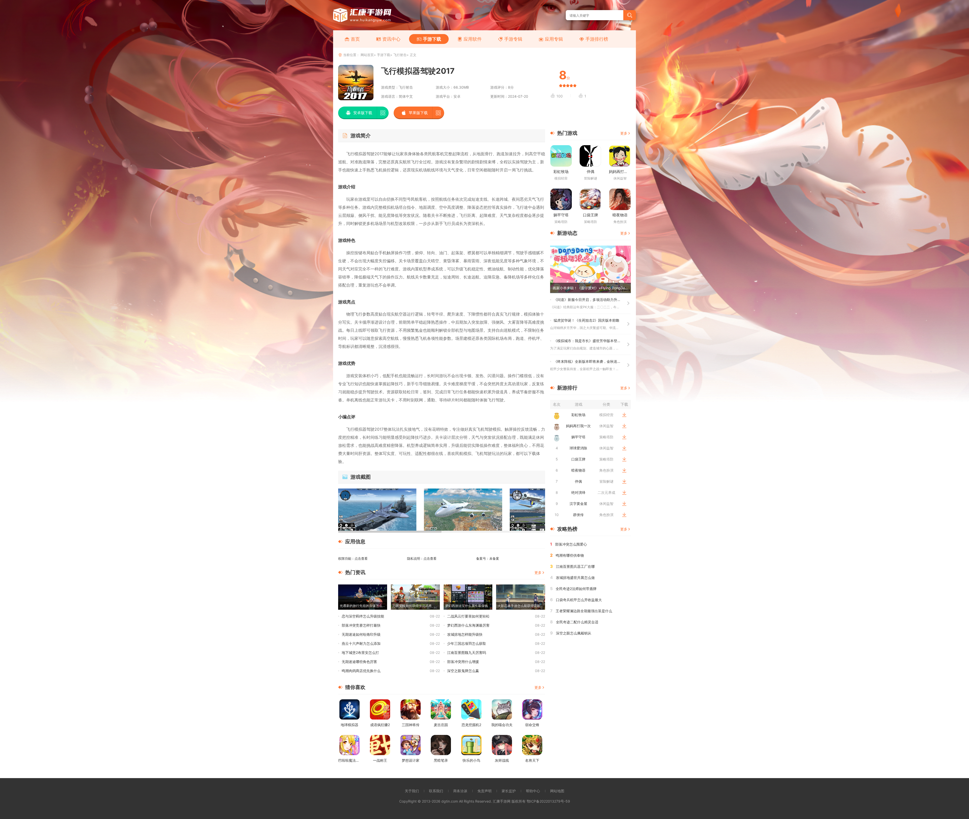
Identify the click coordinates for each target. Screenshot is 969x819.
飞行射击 (400, 55)
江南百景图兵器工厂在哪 (575, 566)
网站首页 (367, 55)
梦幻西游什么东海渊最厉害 (468, 625)
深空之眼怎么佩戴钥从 (573, 633)
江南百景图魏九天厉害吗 (466, 652)
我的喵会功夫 (502, 725)
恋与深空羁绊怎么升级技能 (363, 616)
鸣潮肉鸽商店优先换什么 (361, 671)
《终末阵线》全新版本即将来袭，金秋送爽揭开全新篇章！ (599, 361)
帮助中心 (533, 791)
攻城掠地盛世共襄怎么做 (575, 577)
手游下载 (432, 39)
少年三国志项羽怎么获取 (466, 643)
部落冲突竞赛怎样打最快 (361, 625)
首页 (355, 39)
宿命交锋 (532, 725)
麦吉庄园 (441, 725)
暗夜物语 (620, 215)
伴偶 (590, 171)
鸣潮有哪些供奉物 (570, 555)
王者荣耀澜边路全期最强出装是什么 (584, 611)
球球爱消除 (578, 448)
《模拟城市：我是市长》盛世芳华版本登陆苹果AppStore (598, 341)
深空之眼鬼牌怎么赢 (463, 671)
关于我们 (412, 791)
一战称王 (380, 760)
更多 (538, 572)
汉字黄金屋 (578, 503)
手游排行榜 (596, 39)
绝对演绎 (578, 492)
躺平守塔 (561, 215)
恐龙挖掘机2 (471, 725)
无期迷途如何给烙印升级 (361, 634)
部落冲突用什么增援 (463, 661)
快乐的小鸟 (471, 760)
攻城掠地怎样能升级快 (464, 634)
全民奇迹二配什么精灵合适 (577, 622)
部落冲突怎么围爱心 (571, 544)
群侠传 (578, 515)
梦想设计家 (410, 760)
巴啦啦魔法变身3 (351, 760)
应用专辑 (554, 39)
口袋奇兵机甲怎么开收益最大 (579, 600)
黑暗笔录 (441, 760)
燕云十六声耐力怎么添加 (361, 643)
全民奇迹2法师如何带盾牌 (576, 588)
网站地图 (557, 791)
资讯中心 (391, 39)
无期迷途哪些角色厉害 (359, 661)
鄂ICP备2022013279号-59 (548, 801)
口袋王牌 (590, 215)
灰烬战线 (502, 760)
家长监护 (509, 791)
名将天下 (532, 760)
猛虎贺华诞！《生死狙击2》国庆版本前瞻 (586, 320)
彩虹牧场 (561, 171)
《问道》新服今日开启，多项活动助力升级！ (589, 299)
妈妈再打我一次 (622, 171)
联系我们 (436, 791)
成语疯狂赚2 (380, 725)
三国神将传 (410, 725)
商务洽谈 (460, 791)
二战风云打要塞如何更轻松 (468, 616)
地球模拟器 (349, 725)
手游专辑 (513, 39)
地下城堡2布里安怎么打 (360, 652)
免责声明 (484, 791)
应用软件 (473, 39)
